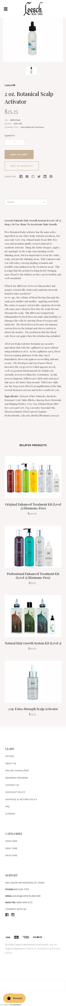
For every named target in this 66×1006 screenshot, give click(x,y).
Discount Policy (15, 792)
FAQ (7, 806)
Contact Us (12, 785)
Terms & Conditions (38, 948)
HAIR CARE (11, 841)
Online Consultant (17, 770)
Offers (9, 756)
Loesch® (10, 85)
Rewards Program (16, 777)
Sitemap (10, 813)
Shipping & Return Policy (21, 799)
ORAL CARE (11, 848)
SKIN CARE (11, 855)
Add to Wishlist (21, 165)
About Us (10, 763)
